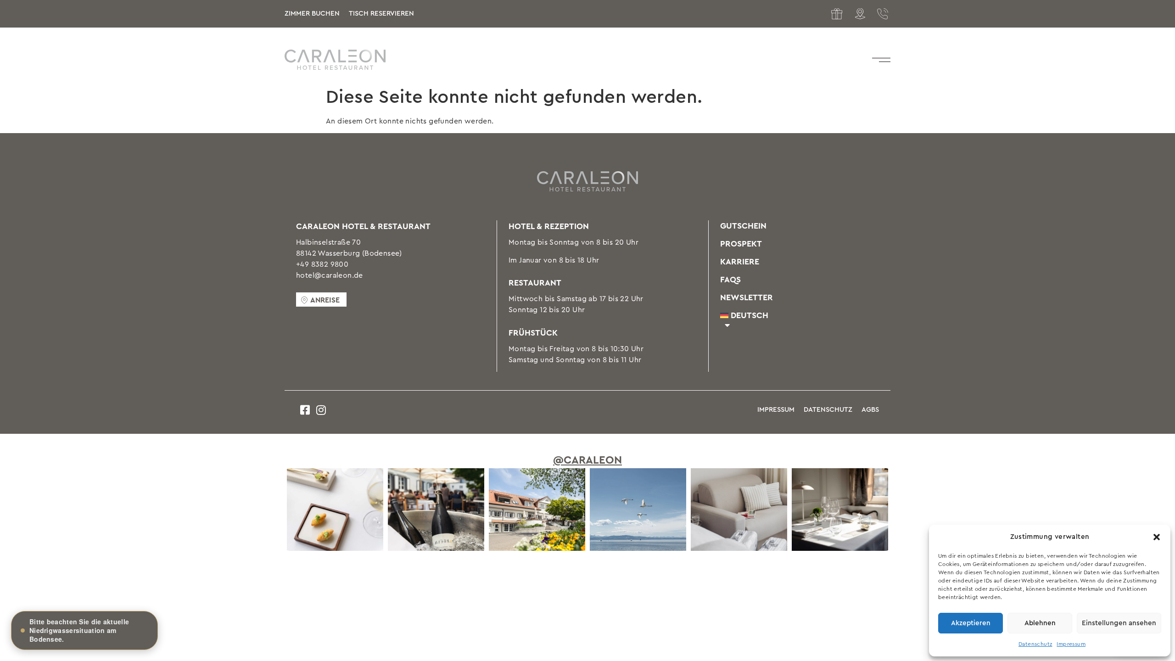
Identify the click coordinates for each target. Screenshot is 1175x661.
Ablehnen (1040, 623)
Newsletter (746, 297)
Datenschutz (1035, 644)
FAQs (730, 279)
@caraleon (587, 460)
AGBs (870, 409)
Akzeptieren (970, 623)
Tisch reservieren (381, 13)
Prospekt (741, 244)
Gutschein (743, 226)
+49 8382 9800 (322, 264)
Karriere (739, 262)
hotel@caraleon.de (329, 275)
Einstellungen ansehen (1119, 623)
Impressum (1071, 644)
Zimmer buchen (312, 13)
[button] (1156, 537)
